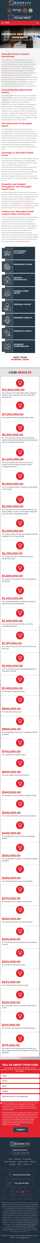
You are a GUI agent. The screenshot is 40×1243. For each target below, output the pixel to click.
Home (10, 1159)
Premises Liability (23, 318)
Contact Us (27, 1164)
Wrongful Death (23, 331)
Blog (19, 1164)
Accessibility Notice (22, 1238)
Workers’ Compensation (21, 345)
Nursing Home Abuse (21, 292)
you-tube (22, 1191)
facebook (12, 1191)
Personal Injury (22, 304)
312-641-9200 (25, 1175)
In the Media (27, 1159)
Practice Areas (10, 1161)
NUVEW (4, 1235)
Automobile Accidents (20, 252)
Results (32, 1161)
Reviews (12, 1164)
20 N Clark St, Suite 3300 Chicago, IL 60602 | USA (21, 1153)
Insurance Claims (23, 264)
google (17, 1191)
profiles (18, 1159)
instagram (27, 1191)
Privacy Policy (24, 1124)
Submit (21, 1130)
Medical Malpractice (20, 279)
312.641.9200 (22, 17)
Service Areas (23, 1161)
